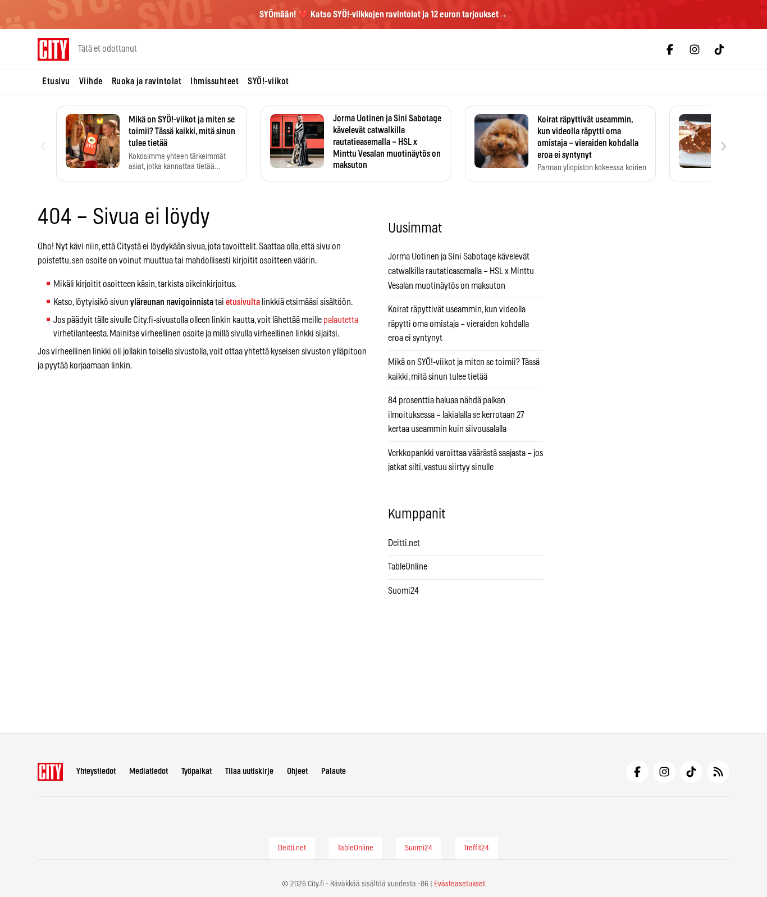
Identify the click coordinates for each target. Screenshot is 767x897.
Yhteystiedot (96, 771)
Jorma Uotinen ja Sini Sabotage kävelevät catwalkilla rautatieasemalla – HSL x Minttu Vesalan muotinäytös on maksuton (461, 271)
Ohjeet (297, 771)
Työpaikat (196, 771)
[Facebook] (670, 49)
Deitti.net (404, 543)
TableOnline (407, 566)
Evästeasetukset (459, 884)
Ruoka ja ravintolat (147, 81)
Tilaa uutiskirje (249, 771)
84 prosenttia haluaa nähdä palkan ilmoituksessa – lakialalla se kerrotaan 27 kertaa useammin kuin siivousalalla (456, 415)
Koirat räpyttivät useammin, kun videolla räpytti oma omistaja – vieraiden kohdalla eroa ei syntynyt (458, 324)
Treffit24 (476, 848)
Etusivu (56, 81)
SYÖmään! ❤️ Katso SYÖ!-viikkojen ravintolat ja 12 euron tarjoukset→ (383, 14)
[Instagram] (694, 49)
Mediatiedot (148, 771)
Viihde (91, 81)
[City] (50, 772)
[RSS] (718, 772)
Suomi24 (403, 590)
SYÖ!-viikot (268, 81)
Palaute (333, 771)
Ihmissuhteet (214, 81)
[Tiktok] (719, 49)
